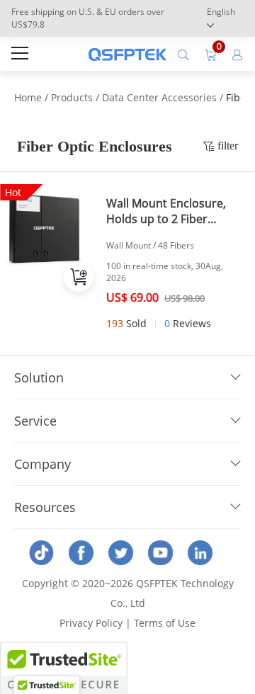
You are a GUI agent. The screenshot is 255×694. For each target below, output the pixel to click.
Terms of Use (165, 623)
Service (35, 420)
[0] (210, 54)
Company (42, 463)
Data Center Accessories (159, 97)
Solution (39, 377)
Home (28, 97)
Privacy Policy (91, 623)
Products (72, 97)
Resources (45, 507)
